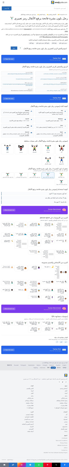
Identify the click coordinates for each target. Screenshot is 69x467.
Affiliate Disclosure (62, 445)
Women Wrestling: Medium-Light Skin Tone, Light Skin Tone (48, 254)
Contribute (64, 438)
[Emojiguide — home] (59, 2)
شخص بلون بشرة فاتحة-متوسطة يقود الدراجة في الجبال (35, 243)
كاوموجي (31, 429)
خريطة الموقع (10, 459)
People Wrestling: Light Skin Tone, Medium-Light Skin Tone (21, 244)
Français (45, 365)
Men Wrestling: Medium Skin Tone (34, 252)
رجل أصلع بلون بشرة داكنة (48, 290)
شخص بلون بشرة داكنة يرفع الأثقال (61, 329)
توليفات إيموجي (29, 414)
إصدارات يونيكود (29, 421)
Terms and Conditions (61, 440)
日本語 (64, 367)
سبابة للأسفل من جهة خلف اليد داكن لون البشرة (62, 291)
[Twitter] (62, 382)
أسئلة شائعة (30, 431)
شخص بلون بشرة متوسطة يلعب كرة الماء (35, 224)
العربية (53, 367)
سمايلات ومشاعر (29, 400)
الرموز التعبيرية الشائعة (27, 424)
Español (58, 365)
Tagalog (35, 367)
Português (23, 365)
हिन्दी (48, 367)
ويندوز (65, 421)
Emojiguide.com (63, 14)
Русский (16, 365)
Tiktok (65, 431)
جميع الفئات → (30, 408)
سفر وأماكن (64, 398)
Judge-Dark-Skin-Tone (35, 297)
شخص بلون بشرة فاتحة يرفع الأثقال (62, 323)
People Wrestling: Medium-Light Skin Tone (21, 224)
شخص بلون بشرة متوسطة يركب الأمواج (35, 235)
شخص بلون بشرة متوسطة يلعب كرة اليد (62, 235)
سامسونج (65, 426)
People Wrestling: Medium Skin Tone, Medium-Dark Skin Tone (61, 226)
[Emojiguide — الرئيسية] (65, 375)
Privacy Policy (63, 443)
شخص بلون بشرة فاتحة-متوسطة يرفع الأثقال (35, 329)
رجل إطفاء (22, 290)
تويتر (66, 424)
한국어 (59, 367)
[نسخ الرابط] (13, 465)
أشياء (66, 393)
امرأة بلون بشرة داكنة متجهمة (36, 267)
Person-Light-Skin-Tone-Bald (7, 267)
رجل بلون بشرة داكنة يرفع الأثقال (48, 323)
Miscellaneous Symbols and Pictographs (22, 90)
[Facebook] (66, 382)
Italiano (39, 365)
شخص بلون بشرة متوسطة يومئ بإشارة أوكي (21, 268)
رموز (66, 395)
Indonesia (42, 367)
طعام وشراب (64, 405)
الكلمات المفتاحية (29, 417)
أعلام (66, 391)
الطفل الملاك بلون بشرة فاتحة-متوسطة (35, 290)
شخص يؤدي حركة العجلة (8, 241)
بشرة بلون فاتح (63, 43)
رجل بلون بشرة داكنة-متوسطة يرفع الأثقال (21, 323)
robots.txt (4, 459)
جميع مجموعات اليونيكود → (60, 408)
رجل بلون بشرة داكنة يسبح (21, 234)
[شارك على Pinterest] (47, 465)
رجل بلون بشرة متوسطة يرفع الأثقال (7, 323)
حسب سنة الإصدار (28, 419)
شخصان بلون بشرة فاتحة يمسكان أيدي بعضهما (22, 283)
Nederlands (31, 365)
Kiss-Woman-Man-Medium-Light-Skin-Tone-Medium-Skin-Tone (35, 284)
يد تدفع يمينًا (49, 267)
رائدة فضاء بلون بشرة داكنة (7, 290)
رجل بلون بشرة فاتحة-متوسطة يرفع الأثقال (34, 323)
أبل (66, 414)
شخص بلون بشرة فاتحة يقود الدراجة (48, 224)
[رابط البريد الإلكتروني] (4, 465)
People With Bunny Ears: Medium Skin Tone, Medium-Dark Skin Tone (61, 272)
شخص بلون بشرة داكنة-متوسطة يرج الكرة (48, 235)
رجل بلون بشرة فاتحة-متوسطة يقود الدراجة (61, 252)
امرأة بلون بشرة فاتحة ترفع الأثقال (49, 241)
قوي (61, 342)
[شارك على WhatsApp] (39, 465)
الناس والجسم (30, 388)
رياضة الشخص (42, 14)
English (64, 365)
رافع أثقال (54, 43)
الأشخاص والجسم (52, 14)
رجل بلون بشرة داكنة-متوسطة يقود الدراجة (7, 224)
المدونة (31, 426)
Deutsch (51, 365)
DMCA (65, 447)
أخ (57, 342)
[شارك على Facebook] (64, 465)
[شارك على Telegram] (30, 465)
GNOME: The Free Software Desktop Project (55, 452)
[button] (51, 73)
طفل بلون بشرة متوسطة (47, 282)
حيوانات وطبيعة (63, 403)
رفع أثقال (31, 43)
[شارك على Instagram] (21, 465)
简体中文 (9, 365)
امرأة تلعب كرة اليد (61, 241)
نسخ (14, 48)
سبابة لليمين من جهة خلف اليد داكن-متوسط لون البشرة (62, 299)
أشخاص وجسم (63, 388)
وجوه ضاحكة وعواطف (61, 400)
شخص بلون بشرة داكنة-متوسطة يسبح (8, 235)
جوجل (65, 417)
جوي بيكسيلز (64, 429)
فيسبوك (65, 419)
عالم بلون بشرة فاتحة (61, 282)
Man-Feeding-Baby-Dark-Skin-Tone (8, 282)
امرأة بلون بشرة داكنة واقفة (49, 297)
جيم (66, 342)
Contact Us (64, 450)
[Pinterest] (59, 382)
